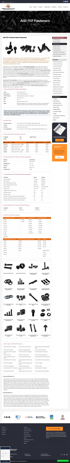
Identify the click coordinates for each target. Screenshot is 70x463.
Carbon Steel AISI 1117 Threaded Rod (33, 289)
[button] (59, 140)
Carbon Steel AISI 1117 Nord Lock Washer (8, 305)
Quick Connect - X (5, 448)
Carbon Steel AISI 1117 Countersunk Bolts (21, 289)
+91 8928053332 (28, 455)
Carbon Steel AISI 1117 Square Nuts (21, 320)
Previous (4, 48)
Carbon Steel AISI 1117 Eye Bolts (33, 305)
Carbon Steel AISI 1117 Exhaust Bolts (33, 274)
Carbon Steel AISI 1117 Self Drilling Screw (45, 336)
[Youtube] (67, 454)
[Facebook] (64, 1)
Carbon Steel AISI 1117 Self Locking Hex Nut (45, 305)
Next (49, 48)
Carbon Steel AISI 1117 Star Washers (45, 320)
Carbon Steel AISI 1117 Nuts (21, 273)
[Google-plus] (67, 1)
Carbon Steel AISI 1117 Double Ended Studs (46, 289)
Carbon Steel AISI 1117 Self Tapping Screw (33, 336)
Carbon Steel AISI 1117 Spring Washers (8, 289)
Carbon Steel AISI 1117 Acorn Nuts (21, 305)
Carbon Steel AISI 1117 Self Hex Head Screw (8, 320)
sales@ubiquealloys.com (9, 2)
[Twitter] (65, 1)
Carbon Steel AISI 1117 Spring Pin (8, 336)
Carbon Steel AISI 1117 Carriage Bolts (46, 274)
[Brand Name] (7, 419)
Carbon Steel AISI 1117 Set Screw (20, 336)
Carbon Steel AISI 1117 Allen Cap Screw (33, 320)
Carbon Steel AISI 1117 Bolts (8, 273)
